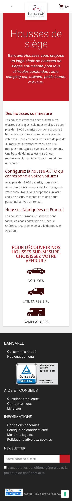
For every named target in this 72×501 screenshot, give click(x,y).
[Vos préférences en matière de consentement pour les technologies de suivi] (65, 494)
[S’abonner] (65, 459)
